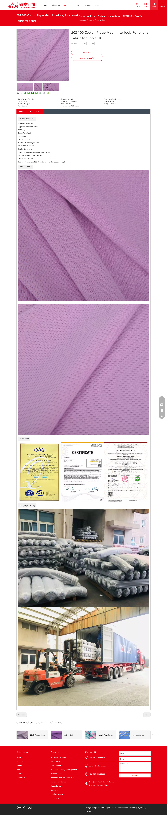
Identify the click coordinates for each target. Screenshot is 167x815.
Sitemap (88, 811)
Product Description (29, 111)
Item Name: (22, 99)
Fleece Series (56, 786)
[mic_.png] (29, 807)
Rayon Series (56, 761)
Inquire (86, 52)
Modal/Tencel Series (59, 757)
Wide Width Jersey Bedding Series (64, 769)
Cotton (58, 722)
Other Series (56, 798)
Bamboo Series (56, 773)
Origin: (20, 101)
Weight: (107, 103)
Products (67, 5)
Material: (64, 101)
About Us (56, 5)
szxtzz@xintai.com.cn (97, 766)
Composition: (66, 106)
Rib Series (54, 790)
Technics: (107, 99)
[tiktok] (23, 807)
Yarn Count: (22, 106)
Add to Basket (86, 58)
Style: (20, 103)
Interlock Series (57, 794)
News (78, 5)
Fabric (33, 722)
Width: (63, 103)
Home (45, 5)
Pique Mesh (22, 722)
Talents (88, 5)
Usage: (63, 99)
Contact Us (99, 5)
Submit (134, 775)
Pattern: (107, 101)
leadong (143, 807)
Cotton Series (56, 765)
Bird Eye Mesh (45, 722)
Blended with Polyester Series (62, 778)
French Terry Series (58, 782)
